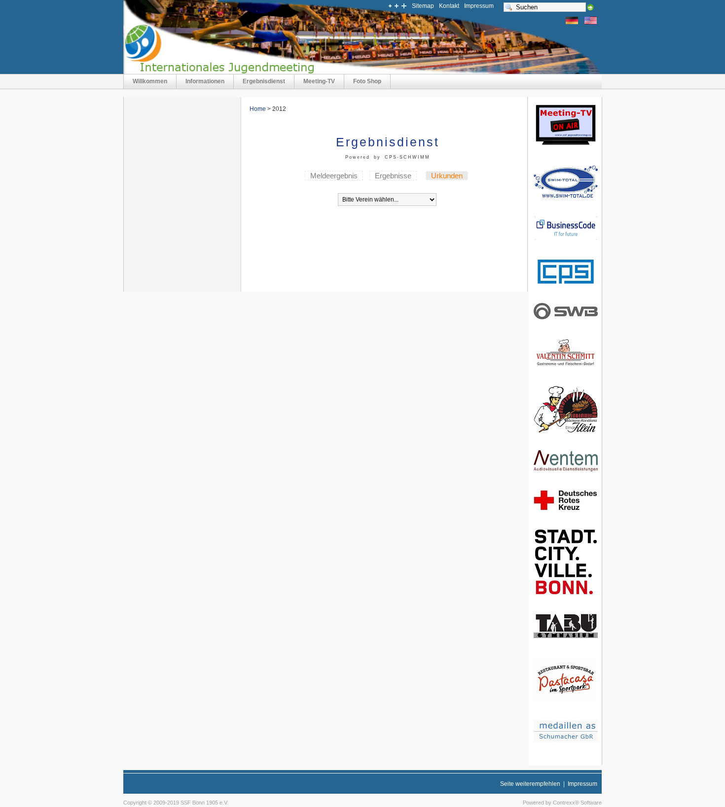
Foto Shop (367, 81)
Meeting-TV (319, 81)
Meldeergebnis (334, 175)
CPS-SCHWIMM (407, 157)
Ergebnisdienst (264, 81)
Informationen (204, 81)
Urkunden (447, 175)
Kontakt (449, 5)
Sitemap (423, 5)
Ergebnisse (393, 175)
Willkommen (150, 81)
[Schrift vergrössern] (403, 6)
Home (258, 108)
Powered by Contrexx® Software (562, 803)
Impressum (479, 5)
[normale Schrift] (396, 6)
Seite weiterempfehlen (530, 783)
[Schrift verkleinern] (389, 6)
